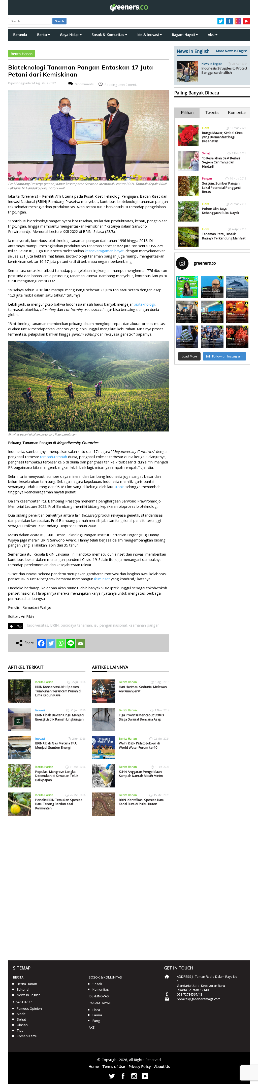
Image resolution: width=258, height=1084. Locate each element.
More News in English (231, 51)
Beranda (20, 34)
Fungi (96, 1020)
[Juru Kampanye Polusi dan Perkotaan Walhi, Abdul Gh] (212, 287)
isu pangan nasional (110, 625)
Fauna (97, 1015)
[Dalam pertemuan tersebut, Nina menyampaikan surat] (187, 312)
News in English (212, 63)
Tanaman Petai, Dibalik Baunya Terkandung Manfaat (223, 236)
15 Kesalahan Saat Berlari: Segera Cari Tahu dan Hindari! (221, 162)
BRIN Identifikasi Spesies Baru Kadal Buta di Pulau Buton (141, 802)
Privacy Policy (139, 1066)
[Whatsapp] (60, 643)
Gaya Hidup (70, 34)
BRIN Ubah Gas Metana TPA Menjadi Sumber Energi (56, 745)
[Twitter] (51, 643)
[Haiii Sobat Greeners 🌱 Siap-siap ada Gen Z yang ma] (187, 287)
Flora (205, 128)
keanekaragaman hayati (104, 250)
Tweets (212, 112)
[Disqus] (88, 886)
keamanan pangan (144, 625)
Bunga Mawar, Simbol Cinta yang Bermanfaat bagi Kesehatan (222, 136)
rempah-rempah (53, 456)
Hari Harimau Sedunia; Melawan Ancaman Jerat (143, 688)
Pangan (207, 178)
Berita (42, 34)
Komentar (237, 112)
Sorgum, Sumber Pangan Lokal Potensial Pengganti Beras (221, 187)
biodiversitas (37, 625)
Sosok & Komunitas (108, 34)
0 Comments (84, 84)
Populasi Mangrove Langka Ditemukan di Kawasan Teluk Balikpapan (56, 775)
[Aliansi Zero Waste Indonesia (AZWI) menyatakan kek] (212, 312)
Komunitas (100, 989)
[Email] (80, 643)
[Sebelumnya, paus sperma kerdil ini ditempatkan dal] (237, 287)
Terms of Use (113, 1066)
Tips (20, 1030)
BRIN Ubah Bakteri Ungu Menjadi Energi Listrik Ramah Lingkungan (59, 717)
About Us (162, 1066)
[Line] (70, 643)
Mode (21, 1013)
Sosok (97, 984)
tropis (119, 486)
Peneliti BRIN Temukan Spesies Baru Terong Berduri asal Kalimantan (58, 804)
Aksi (211, 34)
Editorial (23, 989)
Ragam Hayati (184, 34)
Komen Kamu (27, 1036)
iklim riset (102, 578)
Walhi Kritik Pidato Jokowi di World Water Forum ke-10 (139, 745)
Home (93, 1066)
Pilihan (187, 112)
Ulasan (22, 1025)
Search (59, 21)
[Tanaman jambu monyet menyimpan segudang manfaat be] (237, 312)
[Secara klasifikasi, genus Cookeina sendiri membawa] (237, 337)
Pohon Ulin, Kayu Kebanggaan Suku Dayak (220, 210)
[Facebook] (41, 643)
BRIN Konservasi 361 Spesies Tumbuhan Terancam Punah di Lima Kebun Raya (58, 690)
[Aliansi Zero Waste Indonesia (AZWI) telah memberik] (212, 337)
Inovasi (40, 710)
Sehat (206, 153)
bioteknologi (144, 304)
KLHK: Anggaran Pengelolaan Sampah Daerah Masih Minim (141, 773)
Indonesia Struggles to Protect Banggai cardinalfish (224, 70)
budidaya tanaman (76, 625)
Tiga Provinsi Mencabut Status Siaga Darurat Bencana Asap (141, 717)
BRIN (54, 625)
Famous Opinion (29, 1008)
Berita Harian (22, 53)
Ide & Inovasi (148, 34)
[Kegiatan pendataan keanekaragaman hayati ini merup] (187, 337)
